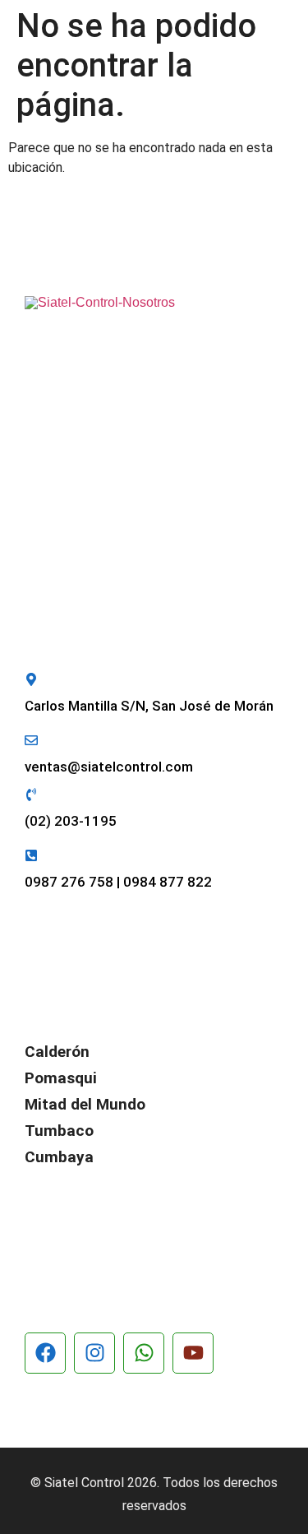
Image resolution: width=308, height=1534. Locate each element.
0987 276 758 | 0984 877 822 (118, 882)
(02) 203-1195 (71, 821)
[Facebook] (45, 1353)
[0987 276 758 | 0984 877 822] (31, 855)
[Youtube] (193, 1353)
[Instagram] (94, 1353)
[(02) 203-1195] (31, 794)
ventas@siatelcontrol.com (109, 766)
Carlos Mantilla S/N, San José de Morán (149, 705)
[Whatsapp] (143, 1353)
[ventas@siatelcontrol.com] (31, 740)
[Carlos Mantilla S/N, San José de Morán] (31, 679)
